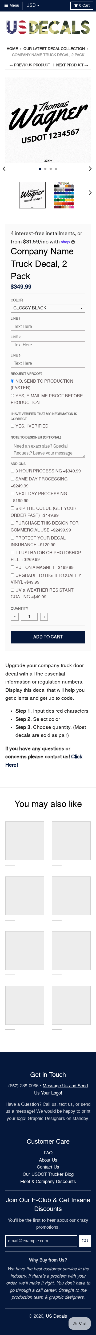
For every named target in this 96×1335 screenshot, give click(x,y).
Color (17, 300)
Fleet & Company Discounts (48, 1181)
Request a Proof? (26, 374)
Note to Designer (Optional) (36, 437)
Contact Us (48, 1167)
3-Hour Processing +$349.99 (48, 471)
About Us (48, 1160)
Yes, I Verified (32, 426)
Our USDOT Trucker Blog (48, 1174)
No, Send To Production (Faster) (42, 385)
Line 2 (16, 337)
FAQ (48, 1153)
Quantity (19, 609)
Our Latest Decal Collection (54, 49)
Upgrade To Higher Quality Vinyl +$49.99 (46, 579)
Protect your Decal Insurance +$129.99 (38, 542)
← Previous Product (30, 65)
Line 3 (16, 355)
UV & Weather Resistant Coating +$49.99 (42, 594)
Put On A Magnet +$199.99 (44, 568)
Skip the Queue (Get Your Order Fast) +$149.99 (44, 512)
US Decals (56, 1316)
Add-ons (18, 464)
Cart (84, 5)
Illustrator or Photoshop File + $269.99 (46, 556)
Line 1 (16, 318)
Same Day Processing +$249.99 (39, 482)
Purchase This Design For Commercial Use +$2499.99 (45, 527)
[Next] (90, 169)
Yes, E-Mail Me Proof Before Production (47, 399)
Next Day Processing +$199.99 (39, 497)
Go (85, 1241)
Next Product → (72, 65)
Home (12, 49)
